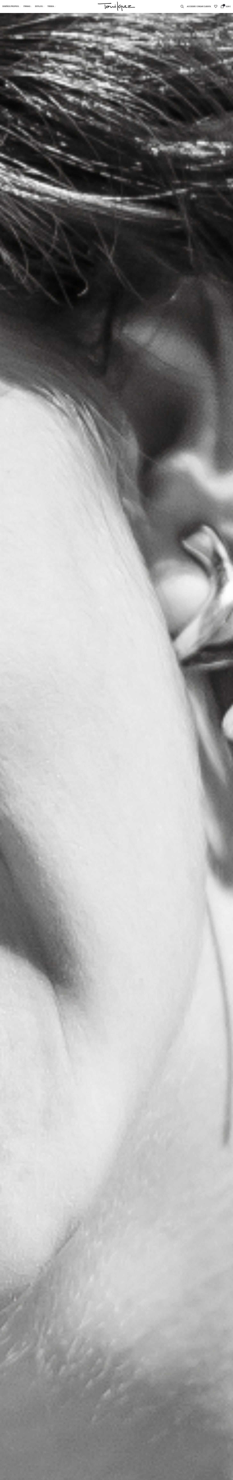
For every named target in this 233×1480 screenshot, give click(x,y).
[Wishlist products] (216, 6)
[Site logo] (116, 6)
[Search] (182, 6)
